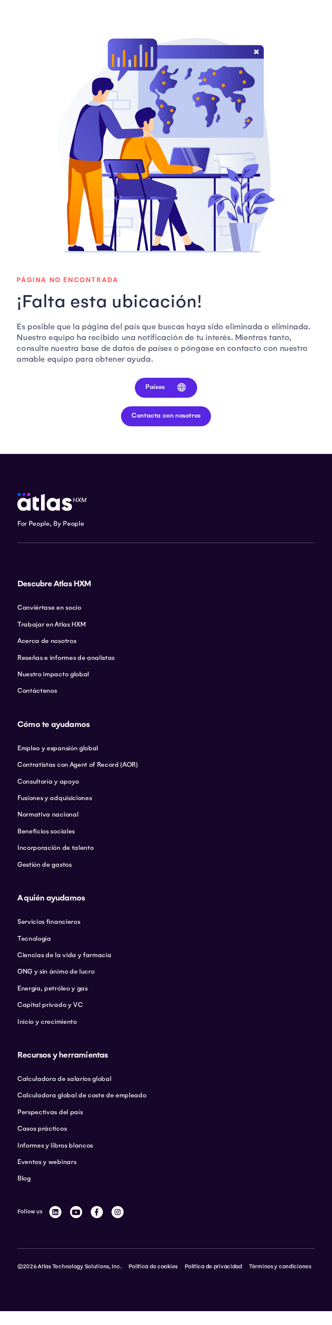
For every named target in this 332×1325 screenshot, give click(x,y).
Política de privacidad (213, 1266)
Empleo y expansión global (57, 748)
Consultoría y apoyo (48, 781)
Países (155, 387)
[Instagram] (118, 1212)
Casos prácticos (42, 1128)
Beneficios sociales (46, 831)
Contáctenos (37, 691)
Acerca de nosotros (46, 641)
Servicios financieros (48, 922)
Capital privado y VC (50, 1005)
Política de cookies (153, 1266)
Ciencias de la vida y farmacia (64, 955)
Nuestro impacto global (53, 674)
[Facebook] (97, 1212)
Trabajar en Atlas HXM (51, 624)
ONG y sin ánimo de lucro (55, 971)
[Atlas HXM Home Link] (51, 502)
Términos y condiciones (280, 1266)
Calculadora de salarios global (64, 1079)
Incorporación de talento (55, 848)
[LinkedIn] (55, 1212)
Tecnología (34, 938)
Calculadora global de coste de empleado (82, 1095)
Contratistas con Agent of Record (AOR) (77, 765)
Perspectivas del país (50, 1112)
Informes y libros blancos (55, 1145)
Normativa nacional (47, 814)
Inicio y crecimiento (47, 1022)
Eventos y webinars (46, 1162)
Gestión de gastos (44, 864)
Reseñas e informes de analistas (66, 658)
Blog (24, 1178)
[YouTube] (76, 1212)
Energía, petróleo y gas (52, 988)
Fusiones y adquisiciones (54, 798)
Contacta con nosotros (166, 416)
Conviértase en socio (49, 607)
